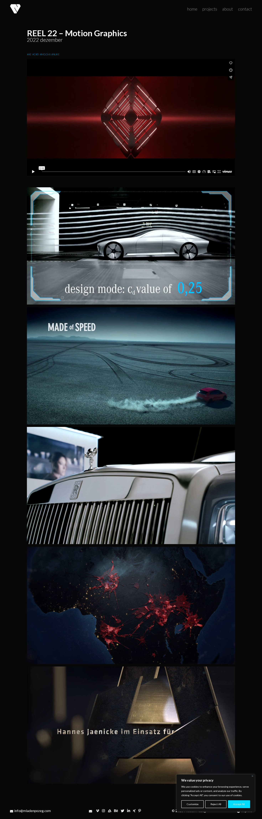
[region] (215, 793)
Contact (245, 8)
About (227, 8)
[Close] (252, 776)
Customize (193, 804)
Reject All (215, 804)
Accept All (239, 804)
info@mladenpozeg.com (32, 811)
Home (192, 8)
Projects (209, 8)
